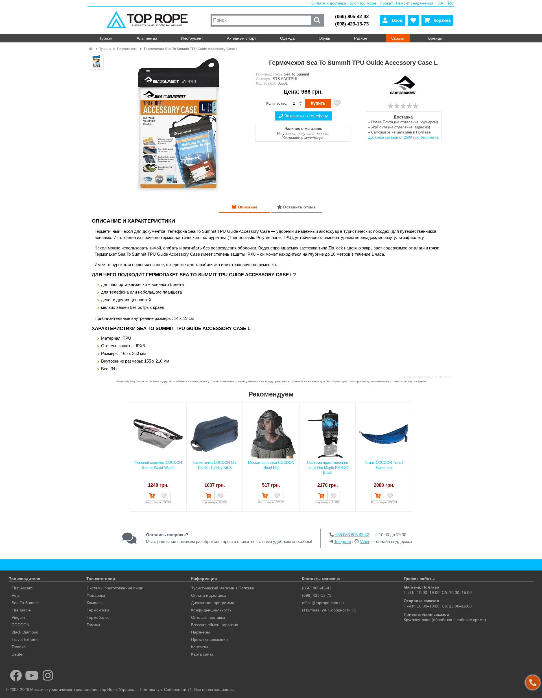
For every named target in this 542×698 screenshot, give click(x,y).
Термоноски (98, 610)
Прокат (386, 3)
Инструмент (192, 38)
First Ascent (22, 588)
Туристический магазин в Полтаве (222, 588)
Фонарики (96, 595)
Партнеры (200, 632)
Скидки (397, 38)
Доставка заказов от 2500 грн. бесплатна (403, 137)
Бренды (435, 38)
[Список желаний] (413, 20)
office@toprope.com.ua (323, 602)
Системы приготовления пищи (115, 588)
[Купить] (152, 496)
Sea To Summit (296, 74)
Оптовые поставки (208, 617)
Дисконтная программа (212, 602)
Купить (318, 103)
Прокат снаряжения (209, 639)
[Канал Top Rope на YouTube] (32, 675)
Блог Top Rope (362, 3)
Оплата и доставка (328, 3)
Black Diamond (25, 632)
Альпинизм (147, 38)
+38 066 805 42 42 (352, 534)
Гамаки (93, 624)
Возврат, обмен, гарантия (214, 624)
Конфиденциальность (211, 610)
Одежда (287, 38)
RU (451, 3)
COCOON (20, 624)
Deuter (18, 654)
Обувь (324, 38)
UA (440, 3)
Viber (365, 541)
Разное (360, 38)
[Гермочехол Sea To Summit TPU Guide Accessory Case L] (177, 125)
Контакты (199, 647)
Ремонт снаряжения (414, 3)
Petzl (16, 595)
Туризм (106, 38)
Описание (247, 207)
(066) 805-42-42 (352, 16)
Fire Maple (21, 610)
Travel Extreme (25, 639)
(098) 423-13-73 (352, 24)
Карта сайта (202, 654)
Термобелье (98, 617)
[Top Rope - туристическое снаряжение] (148, 20)
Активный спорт (241, 38)
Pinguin (18, 617)
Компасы (95, 602)
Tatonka (19, 647)
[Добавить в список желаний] (337, 104)
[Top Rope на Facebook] (15, 675)
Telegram (342, 541)
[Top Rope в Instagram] (47, 675)
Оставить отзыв (299, 207)
